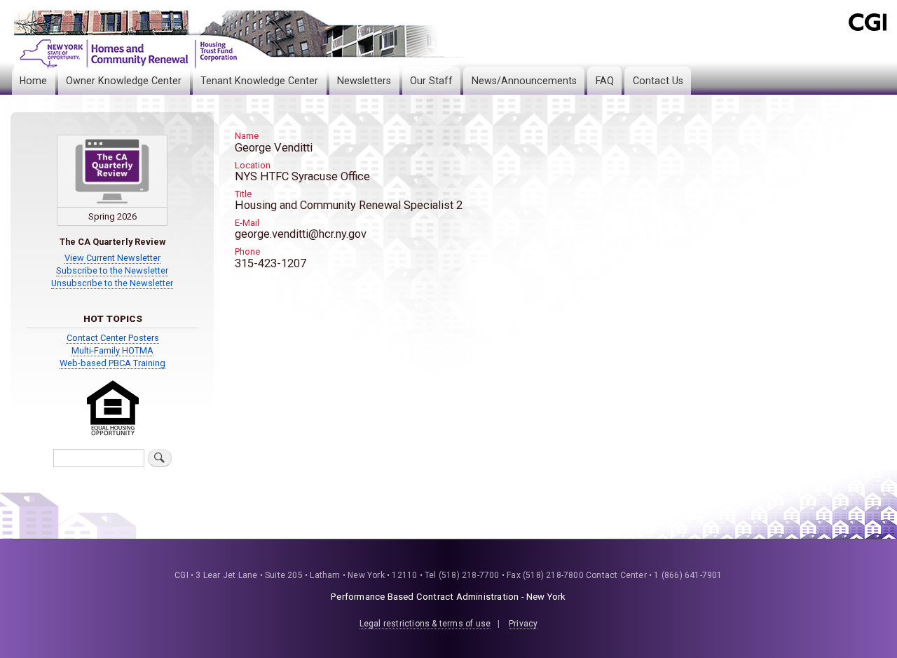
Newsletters (364, 80)
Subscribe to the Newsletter (112, 270)
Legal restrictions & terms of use (425, 624)
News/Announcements (524, 80)
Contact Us (658, 80)
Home (33, 80)
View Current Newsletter (112, 258)
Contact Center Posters (113, 338)
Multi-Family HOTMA (112, 350)
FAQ (605, 80)
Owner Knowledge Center (124, 80)
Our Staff (431, 80)
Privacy (523, 624)
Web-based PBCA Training (112, 363)
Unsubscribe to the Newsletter (112, 283)
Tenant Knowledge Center (259, 80)
